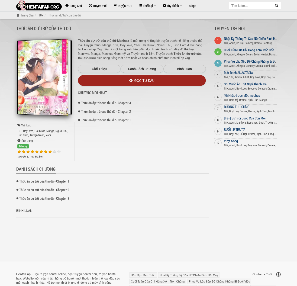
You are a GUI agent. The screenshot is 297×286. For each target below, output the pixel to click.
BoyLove (28, 131)
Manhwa (273, 111)
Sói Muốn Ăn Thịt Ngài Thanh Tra (245, 84)
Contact (257, 274)
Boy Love (255, 77)
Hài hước (40, 131)
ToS (269, 274)
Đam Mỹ (276, 77)
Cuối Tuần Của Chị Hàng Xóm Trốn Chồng (250, 50)
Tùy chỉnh (173, 5)
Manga (50, 131)
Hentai (264, 54)
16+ (226, 77)
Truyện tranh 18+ (274, 122)
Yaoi (48, 135)
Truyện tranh (37, 135)
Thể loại (148, 5)
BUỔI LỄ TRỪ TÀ (234, 129)
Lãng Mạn (273, 134)
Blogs (192, 5)
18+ (19, 131)
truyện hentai (48, 274)
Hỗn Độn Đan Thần (143, 275)
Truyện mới (99, 5)
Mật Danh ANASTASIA (238, 72)
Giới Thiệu (99, 69)
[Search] (277, 5)
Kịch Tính (253, 100)
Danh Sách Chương (142, 69)
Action (238, 77)
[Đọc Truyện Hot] (39, 5)
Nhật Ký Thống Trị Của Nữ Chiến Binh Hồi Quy (254, 38)
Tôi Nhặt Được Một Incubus (242, 95)
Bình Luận (184, 69)
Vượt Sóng (231, 140)
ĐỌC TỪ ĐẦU (143, 80)
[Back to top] (278, 274)
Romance (252, 122)
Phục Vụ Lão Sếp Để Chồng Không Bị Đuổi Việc (254, 61)
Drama (258, 43)
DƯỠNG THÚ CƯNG (236, 106)
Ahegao (240, 54)
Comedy (249, 43)
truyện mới (74, 278)
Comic (249, 54)
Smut (261, 122)
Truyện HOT (124, 5)
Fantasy (267, 43)
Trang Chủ (75, 5)
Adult (232, 43)
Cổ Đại (240, 43)
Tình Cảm (22, 135)
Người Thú (61, 131)
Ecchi (257, 54)
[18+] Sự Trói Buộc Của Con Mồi (244, 118)
